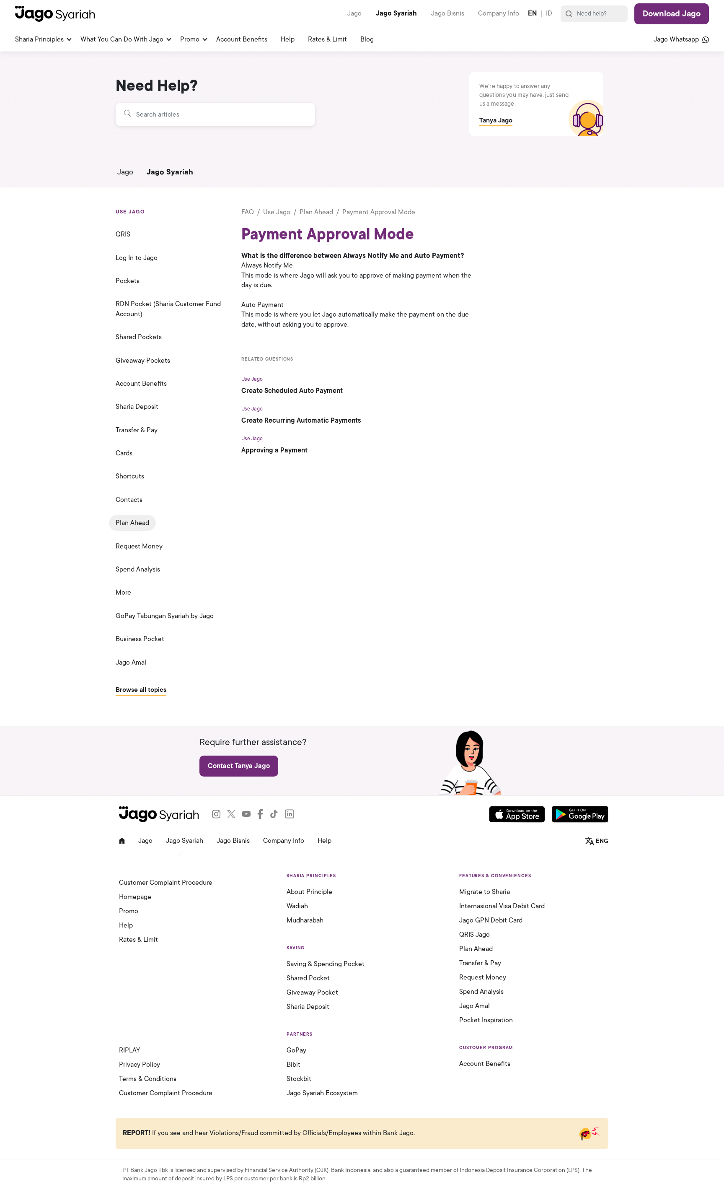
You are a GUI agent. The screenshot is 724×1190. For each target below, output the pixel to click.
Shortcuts (130, 476)
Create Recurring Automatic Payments (301, 420)
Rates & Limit (327, 39)
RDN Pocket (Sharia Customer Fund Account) (168, 308)
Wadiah (297, 906)
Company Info (498, 13)
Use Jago (276, 212)
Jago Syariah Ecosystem (322, 1093)
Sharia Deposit (137, 406)
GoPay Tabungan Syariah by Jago (165, 616)
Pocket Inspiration (486, 1020)
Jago (354, 13)
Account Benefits (241, 39)
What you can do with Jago (121, 39)
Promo (189, 39)
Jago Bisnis (447, 13)
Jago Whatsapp (677, 39)
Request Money (139, 546)
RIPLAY (129, 1050)
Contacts (129, 499)
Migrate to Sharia (484, 891)
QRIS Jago (474, 934)
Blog (367, 39)
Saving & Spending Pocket (326, 964)
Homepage (135, 897)
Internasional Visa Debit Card (502, 906)
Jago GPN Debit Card (490, 920)
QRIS (123, 234)
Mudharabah (305, 920)
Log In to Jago (137, 257)
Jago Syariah (396, 13)
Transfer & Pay (137, 430)
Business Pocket (140, 639)
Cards (124, 453)
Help (288, 39)
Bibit (293, 1064)
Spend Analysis (138, 569)
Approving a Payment (274, 450)
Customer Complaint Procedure (165, 882)
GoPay (296, 1050)
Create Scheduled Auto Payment (292, 390)
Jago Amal (131, 662)
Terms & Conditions (147, 1078)
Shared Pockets (139, 337)
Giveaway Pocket (312, 992)
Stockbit (299, 1078)
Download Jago (672, 13)
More (123, 592)
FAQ (247, 212)
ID (549, 13)
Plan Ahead (132, 522)
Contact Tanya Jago (239, 766)
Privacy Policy (139, 1064)
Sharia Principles (39, 39)
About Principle (309, 891)
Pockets (128, 281)
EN (532, 13)
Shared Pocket (308, 978)
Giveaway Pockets (143, 360)
